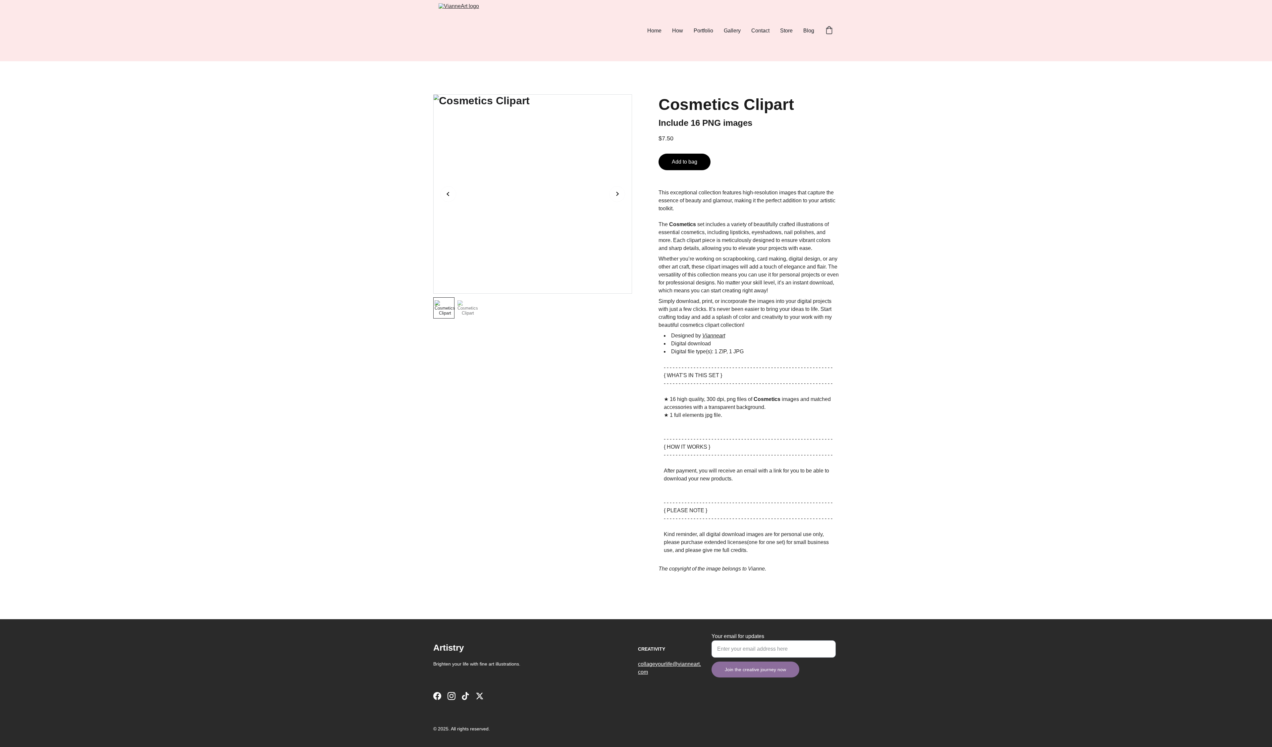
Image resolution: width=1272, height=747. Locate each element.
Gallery (732, 30)
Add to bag (684, 162)
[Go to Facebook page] (437, 696)
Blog (808, 30)
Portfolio (703, 30)
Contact (760, 30)
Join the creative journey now (755, 669)
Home (654, 30)
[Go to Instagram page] (451, 696)
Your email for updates (738, 636)
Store (786, 30)
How (677, 30)
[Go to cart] (829, 31)
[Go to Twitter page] (480, 696)
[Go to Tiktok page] (465, 696)
